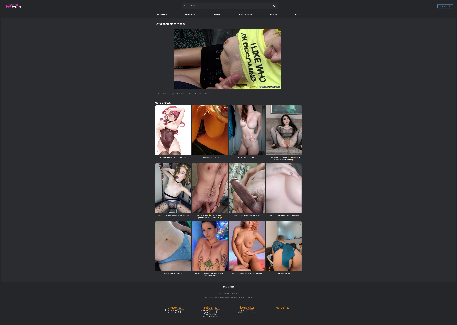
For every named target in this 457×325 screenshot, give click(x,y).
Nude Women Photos (210, 310)
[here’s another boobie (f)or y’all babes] (284, 188)
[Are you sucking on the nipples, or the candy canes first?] (210, 246)
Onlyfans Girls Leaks (246, 312)
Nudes (273, 14)
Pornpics (190, 14)
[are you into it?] (284, 246)
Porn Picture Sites (174, 312)
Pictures (162, 14)
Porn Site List (210, 312)
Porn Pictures (246, 310)
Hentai (217, 14)
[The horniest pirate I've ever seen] (173, 130)
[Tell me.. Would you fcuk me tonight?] (247, 246)
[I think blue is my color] (173, 246)
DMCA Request (228, 287)
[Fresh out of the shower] (247, 130)
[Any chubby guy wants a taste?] (247, 188)
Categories (245, 14)
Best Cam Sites (210, 316)
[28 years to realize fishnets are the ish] (173, 188)
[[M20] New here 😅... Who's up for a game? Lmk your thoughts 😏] (210, 188)
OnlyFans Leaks (445, 6)
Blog (297, 14)
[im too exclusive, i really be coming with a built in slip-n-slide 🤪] (284, 130)
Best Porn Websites (174, 310)
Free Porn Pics (210, 314)
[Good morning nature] (210, 130)
